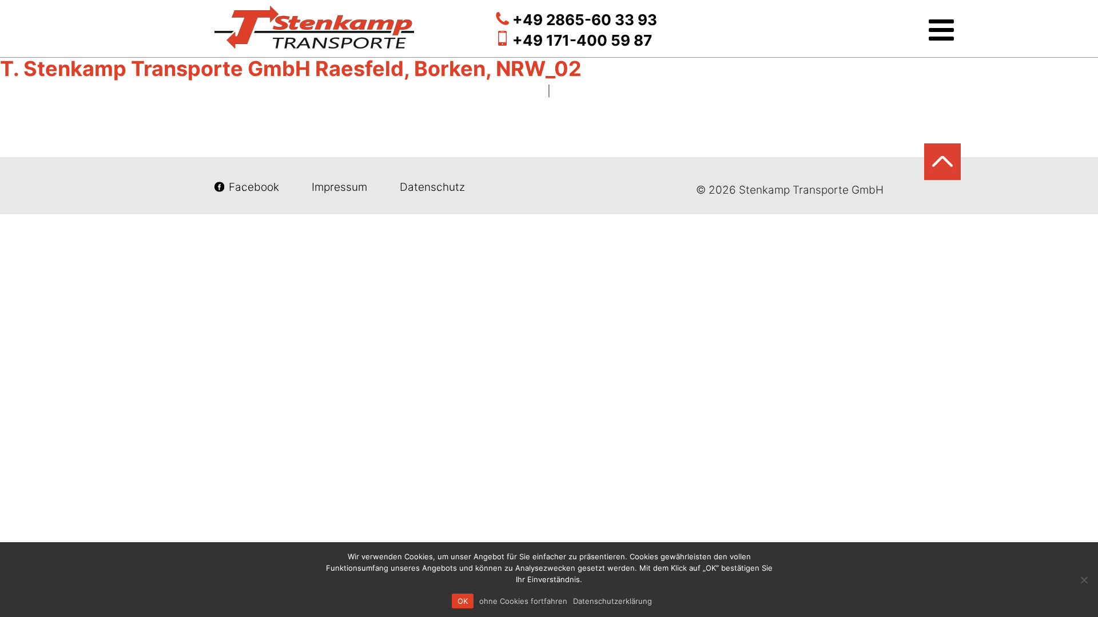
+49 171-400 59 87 (582, 40)
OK (463, 601)
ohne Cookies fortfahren (523, 601)
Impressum (339, 187)
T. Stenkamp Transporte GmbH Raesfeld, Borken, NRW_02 (291, 68)
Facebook (254, 187)
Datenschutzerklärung (612, 601)
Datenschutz (431, 187)
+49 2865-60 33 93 (584, 20)
